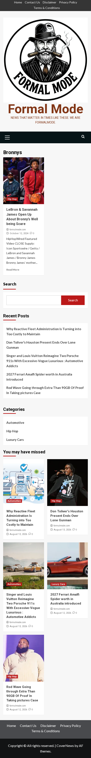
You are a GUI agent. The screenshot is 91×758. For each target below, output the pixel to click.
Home (18, 2)
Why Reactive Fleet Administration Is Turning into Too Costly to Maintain (43, 331)
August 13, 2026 (18, 534)
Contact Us (32, 2)
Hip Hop (12, 199)
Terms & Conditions (46, 8)
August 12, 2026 (62, 613)
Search (9, 284)
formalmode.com (18, 229)
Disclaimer (49, 2)
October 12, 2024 (19, 233)
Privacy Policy (68, 2)
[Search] (83, 136)
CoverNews (65, 746)
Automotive (15, 422)
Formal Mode (45, 108)
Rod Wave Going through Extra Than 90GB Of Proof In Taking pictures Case (45, 390)
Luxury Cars (15, 439)
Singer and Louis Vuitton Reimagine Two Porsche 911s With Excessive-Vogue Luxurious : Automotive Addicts (44, 361)
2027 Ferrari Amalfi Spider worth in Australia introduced (39, 376)
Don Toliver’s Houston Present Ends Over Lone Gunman (41, 344)
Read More (12, 269)
